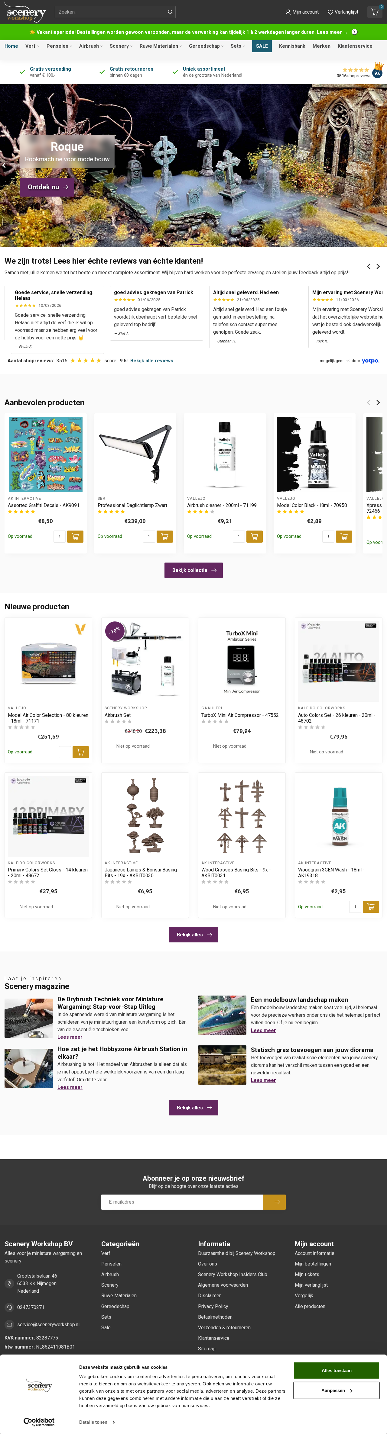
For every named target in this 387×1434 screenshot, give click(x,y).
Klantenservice (355, 46)
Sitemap (207, 1349)
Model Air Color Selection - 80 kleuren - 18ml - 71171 (48, 718)
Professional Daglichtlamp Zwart (132, 505)
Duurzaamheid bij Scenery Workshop (236, 1253)
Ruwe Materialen (159, 46)
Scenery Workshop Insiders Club (232, 1274)
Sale (262, 46)
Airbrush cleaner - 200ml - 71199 (222, 505)
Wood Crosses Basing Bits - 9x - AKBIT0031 (236, 872)
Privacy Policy (213, 1306)
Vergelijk (304, 1295)
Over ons (207, 1264)
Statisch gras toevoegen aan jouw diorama (312, 1050)
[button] (302, 12)
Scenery (119, 46)
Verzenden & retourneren (224, 1327)
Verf (30, 46)
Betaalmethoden (215, 1317)
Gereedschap (204, 46)
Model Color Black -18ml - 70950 (312, 505)
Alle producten (310, 1306)
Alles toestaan (337, 1370)
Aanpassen (333, 1390)
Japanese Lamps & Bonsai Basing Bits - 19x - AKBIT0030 (141, 872)
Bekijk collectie (189, 570)
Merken (321, 46)
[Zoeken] (170, 12)
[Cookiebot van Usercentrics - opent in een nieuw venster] (39, 1422)
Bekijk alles (190, 935)
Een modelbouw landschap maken (299, 999)
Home (11, 46)
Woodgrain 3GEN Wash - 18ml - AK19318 (331, 872)
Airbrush (89, 46)
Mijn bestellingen (313, 1264)
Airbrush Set (118, 715)
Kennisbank (292, 46)
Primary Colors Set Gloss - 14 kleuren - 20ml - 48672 (48, 872)
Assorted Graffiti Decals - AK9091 (44, 505)
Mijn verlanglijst (311, 1285)
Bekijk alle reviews (151, 361)
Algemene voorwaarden (223, 1285)
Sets (236, 46)
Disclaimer (209, 1295)
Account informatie (314, 1253)
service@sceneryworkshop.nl (48, 1324)
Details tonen (93, 1422)
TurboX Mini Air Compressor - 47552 (240, 715)
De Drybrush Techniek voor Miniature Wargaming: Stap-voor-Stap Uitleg (110, 1003)
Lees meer (70, 1037)
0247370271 (30, 1307)
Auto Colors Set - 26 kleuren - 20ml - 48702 (337, 718)
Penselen (57, 46)
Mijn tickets (307, 1274)
